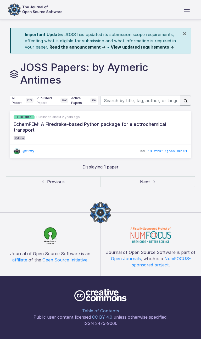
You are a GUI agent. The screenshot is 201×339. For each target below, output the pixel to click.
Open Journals (126, 258)
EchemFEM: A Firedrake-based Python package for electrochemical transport (90, 127)
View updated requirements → (142, 47)
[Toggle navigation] (187, 10)
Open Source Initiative (64, 259)
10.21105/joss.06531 (167, 151)
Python (19, 138)
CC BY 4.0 (102, 317)
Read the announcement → (77, 47)
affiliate (19, 259)
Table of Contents (100, 310)
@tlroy (27, 151)
